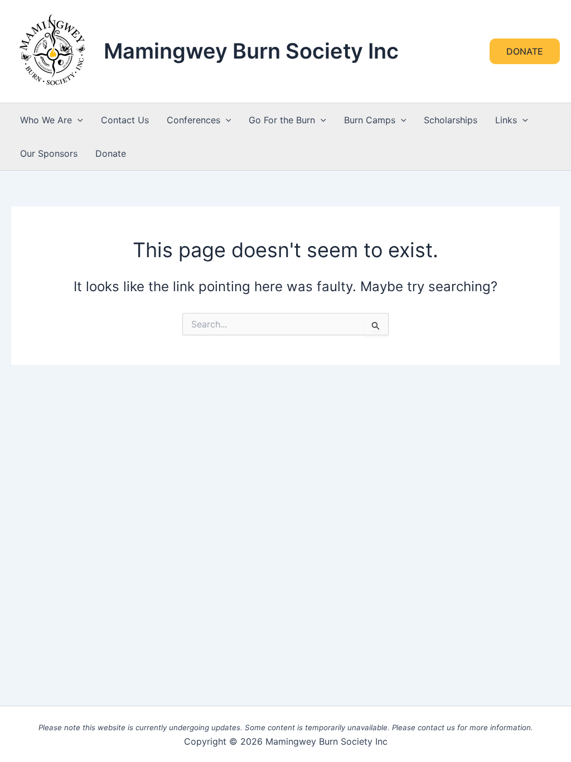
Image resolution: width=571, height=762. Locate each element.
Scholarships (450, 120)
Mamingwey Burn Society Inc (251, 51)
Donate (110, 153)
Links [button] (506, 120)
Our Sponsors (49, 153)
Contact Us (125, 120)
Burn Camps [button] (369, 120)
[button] (525, 51)
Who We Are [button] (46, 120)
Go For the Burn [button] (282, 120)
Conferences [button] (193, 120)
